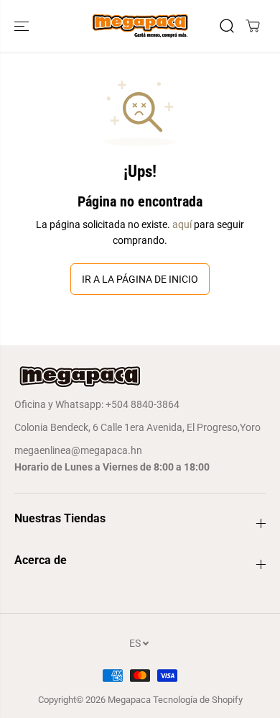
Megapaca (129, 699)
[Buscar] (227, 26)
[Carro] (253, 26)
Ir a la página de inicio (140, 279)
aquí (182, 224)
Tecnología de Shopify (198, 699)
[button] (23, 26)
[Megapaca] (140, 26)
